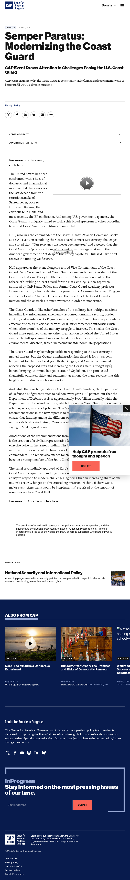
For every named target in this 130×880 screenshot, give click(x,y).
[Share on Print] (50, 114)
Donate (107, 5)
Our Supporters (12, 870)
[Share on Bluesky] (33, 114)
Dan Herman (82, 684)
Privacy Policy (11, 862)
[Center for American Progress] (9, 5)
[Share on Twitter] (8, 114)
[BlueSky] (44, 752)
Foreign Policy (12, 105)
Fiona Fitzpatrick (13, 684)
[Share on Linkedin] (25, 114)
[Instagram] (29, 752)
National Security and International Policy (43, 572)
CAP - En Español (13, 866)
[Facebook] (15, 752)
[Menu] (122, 5)
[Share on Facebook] (17, 114)
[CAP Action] (16, 840)
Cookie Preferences (14, 874)
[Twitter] (7, 752)
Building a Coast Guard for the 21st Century (54, 281)
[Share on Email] (42, 114)
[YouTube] (22, 752)
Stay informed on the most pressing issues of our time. (61, 787)
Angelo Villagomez (30, 684)
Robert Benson (68, 684)
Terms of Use (11, 858)
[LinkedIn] (36, 752)
